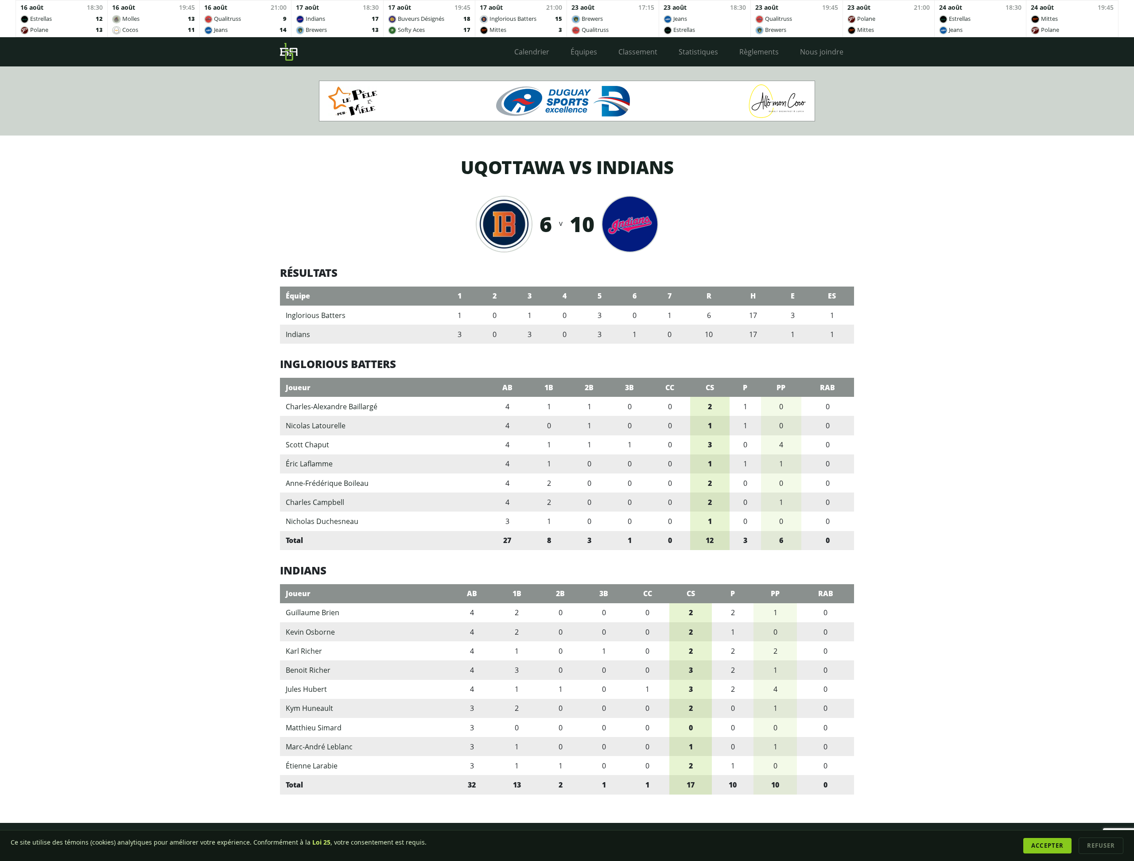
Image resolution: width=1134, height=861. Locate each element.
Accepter (1047, 845)
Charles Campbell (315, 502)
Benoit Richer (308, 670)
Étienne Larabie (312, 766)
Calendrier (531, 52)
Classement (637, 52)
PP (781, 387)
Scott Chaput (307, 445)
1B (548, 387)
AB (507, 387)
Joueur (298, 387)
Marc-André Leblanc (319, 747)
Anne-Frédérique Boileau (327, 483)
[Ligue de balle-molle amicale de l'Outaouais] (289, 52)
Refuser (1101, 845)
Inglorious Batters (316, 315)
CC (669, 387)
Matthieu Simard (314, 728)
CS (710, 387)
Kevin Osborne (310, 632)
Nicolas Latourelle (316, 425)
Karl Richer (304, 651)
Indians (298, 334)
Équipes (584, 52)
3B (629, 387)
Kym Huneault (309, 708)
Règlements (759, 52)
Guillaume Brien (312, 612)
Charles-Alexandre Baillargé (331, 406)
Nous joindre (821, 52)
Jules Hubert (306, 689)
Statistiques (698, 52)
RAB (827, 387)
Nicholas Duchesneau (322, 521)
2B (589, 387)
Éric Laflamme (309, 464)
